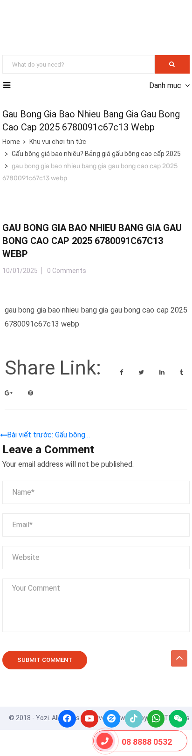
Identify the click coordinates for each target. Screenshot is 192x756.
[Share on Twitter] (141, 372)
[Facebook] (67, 719)
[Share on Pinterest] (30, 392)
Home (11, 141)
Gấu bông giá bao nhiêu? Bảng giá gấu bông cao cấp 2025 (96, 153)
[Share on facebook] (122, 372)
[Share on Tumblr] (181, 372)
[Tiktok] (134, 719)
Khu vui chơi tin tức (57, 141)
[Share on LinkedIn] (162, 372)
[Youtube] (89, 719)
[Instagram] (112, 719)
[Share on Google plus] (9, 392)
